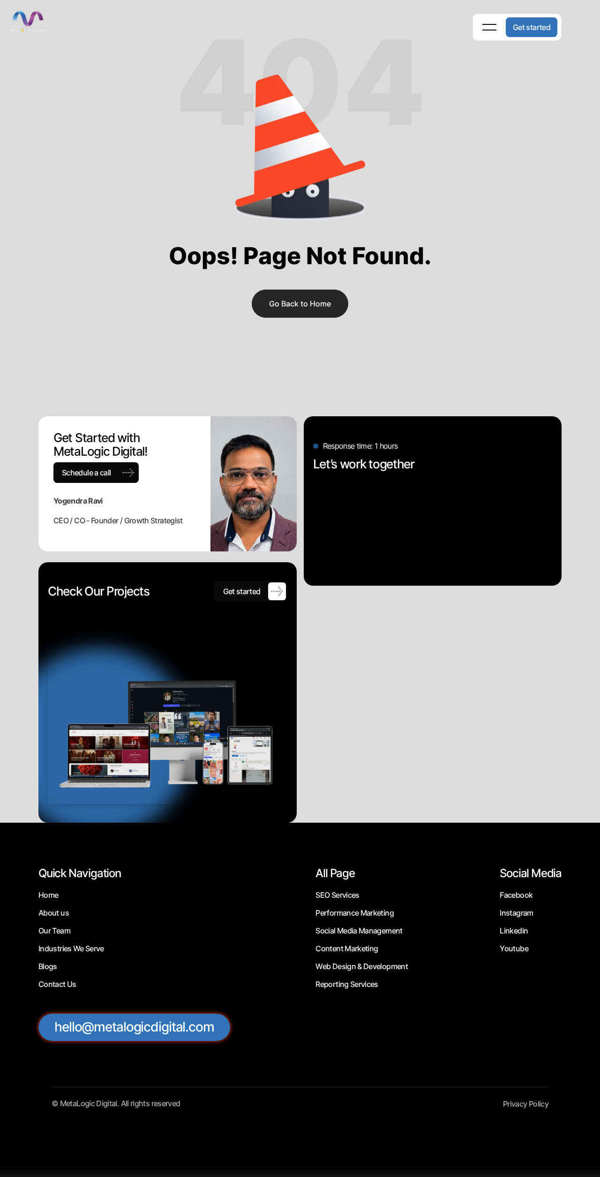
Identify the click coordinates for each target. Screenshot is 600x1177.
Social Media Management (358, 930)
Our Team (54, 930)
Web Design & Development (361, 966)
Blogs (47, 966)
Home (48, 895)
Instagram (516, 912)
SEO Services (337, 895)
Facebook (516, 895)
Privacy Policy (525, 1103)
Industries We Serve (71, 948)
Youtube (514, 948)
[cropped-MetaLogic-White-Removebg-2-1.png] (37, 21)
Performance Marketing (354, 912)
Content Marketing (346, 948)
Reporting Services (346, 984)
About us (53, 912)
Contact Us (57, 984)
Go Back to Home (300, 303)
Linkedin (514, 930)
